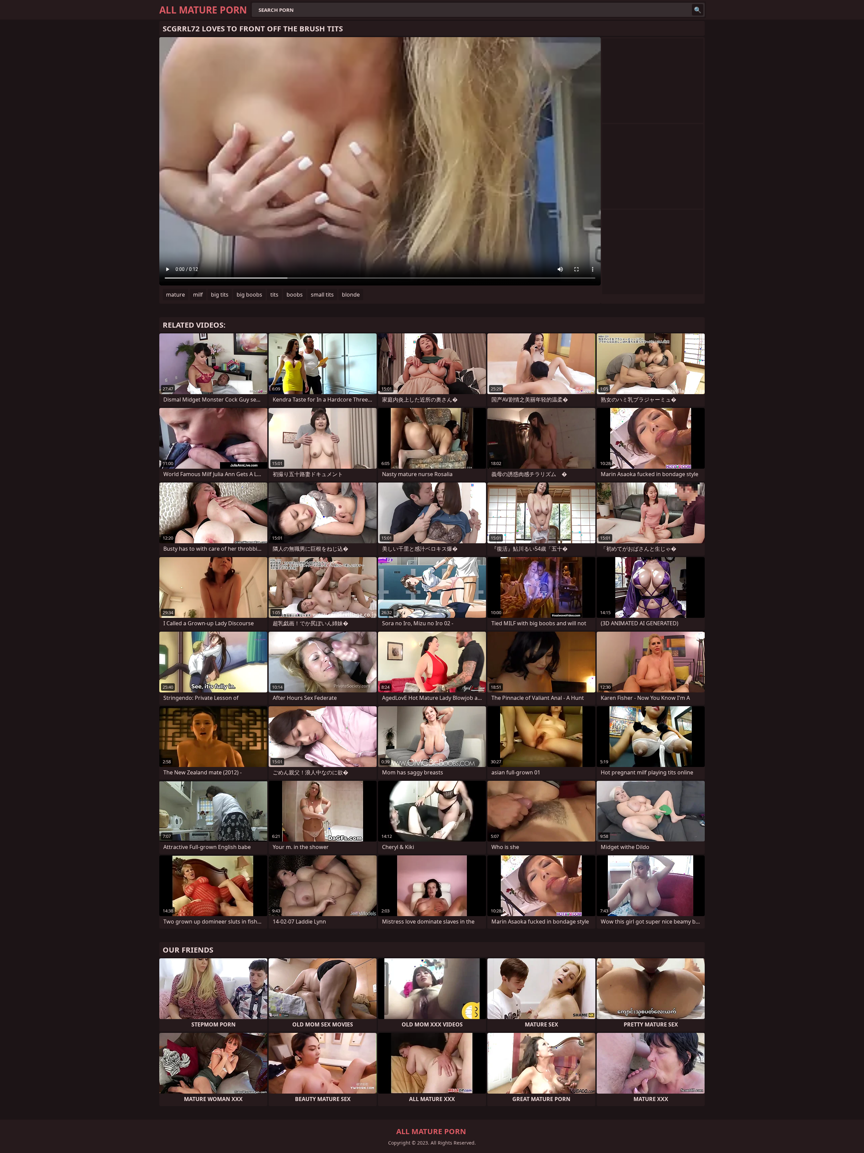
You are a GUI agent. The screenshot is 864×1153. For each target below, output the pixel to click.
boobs (295, 294)
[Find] (697, 10)
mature (175, 294)
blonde (351, 294)
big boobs (249, 294)
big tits (219, 294)
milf (198, 294)
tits (274, 294)
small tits (322, 294)
